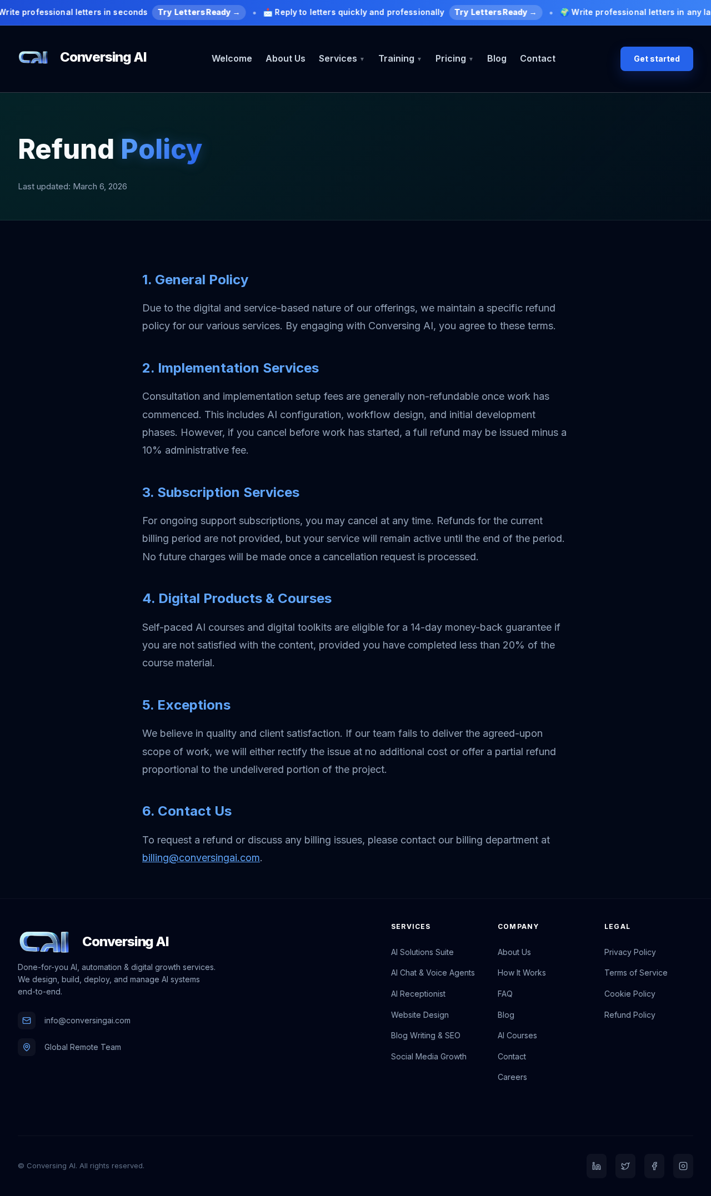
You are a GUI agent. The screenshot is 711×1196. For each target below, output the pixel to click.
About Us (286, 58)
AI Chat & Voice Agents (433, 972)
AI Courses (517, 1035)
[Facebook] (654, 1166)
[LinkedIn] (597, 1166)
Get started (657, 58)
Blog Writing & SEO (425, 1035)
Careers (512, 1077)
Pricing (454, 58)
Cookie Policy (629, 993)
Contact (537, 58)
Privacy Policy (630, 952)
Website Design (420, 1014)
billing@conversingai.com (201, 857)
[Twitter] (625, 1166)
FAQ (505, 993)
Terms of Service (636, 972)
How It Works (522, 972)
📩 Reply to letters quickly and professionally (400, 12)
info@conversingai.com (87, 1020)
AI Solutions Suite (422, 952)
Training (400, 58)
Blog (497, 58)
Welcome (232, 58)
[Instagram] (683, 1166)
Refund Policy (629, 1014)
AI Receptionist (418, 993)
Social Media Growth (429, 1056)
